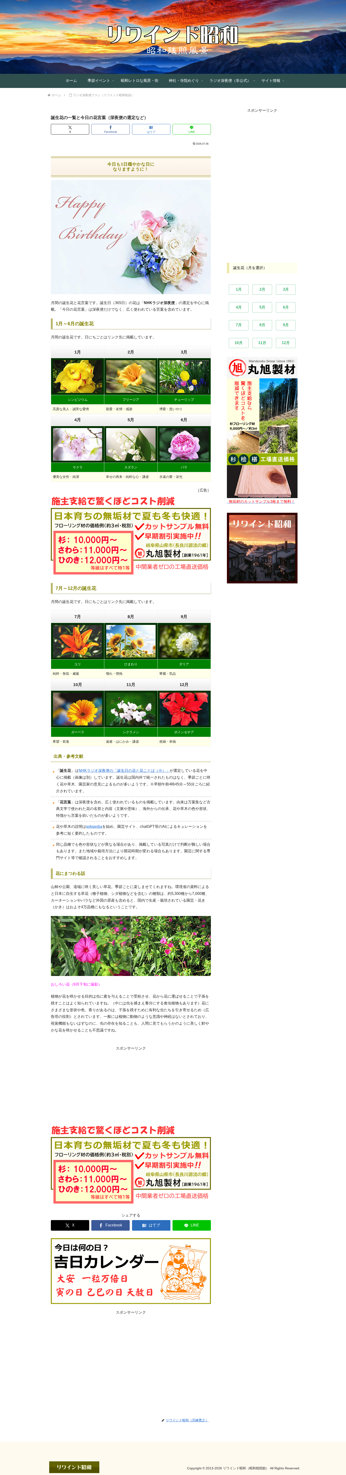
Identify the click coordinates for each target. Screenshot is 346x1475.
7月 (239, 325)
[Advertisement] (90, 1085)
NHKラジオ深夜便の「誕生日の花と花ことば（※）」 (124, 771)
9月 (286, 325)
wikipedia (94, 827)
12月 (286, 343)
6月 (286, 307)
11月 (262, 343)
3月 (286, 289)
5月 (262, 307)
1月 (239, 289)
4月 (239, 307)
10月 (239, 343)
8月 (262, 325)
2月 (262, 289)
